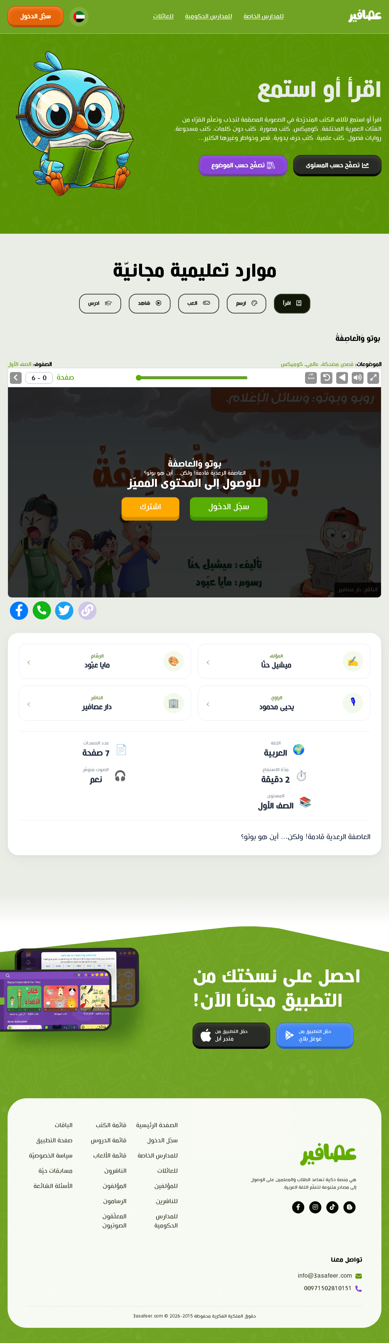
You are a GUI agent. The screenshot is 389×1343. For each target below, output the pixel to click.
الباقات (64, 1125)
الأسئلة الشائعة (53, 1186)
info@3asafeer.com (327, 1276)
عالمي (312, 364)
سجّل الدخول (35, 16)
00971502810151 (328, 1288)
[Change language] (79, 16)
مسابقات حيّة (55, 1171)
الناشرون (115, 1171)
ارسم (241, 303)
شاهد (144, 303)
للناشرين (167, 1201)
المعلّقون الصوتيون (114, 1221)
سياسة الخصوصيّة (51, 1155)
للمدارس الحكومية (208, 16)
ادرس (93, 303)
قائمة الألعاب (110, 1155)
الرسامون (115, 1201)
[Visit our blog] (349, 1207)
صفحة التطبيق (54, 1140)
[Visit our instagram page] (315, 1207)
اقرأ (287, 303)
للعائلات (163, 16)
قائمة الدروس (109, 1140)
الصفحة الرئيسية (157, 1125)
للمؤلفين (166, 1186)
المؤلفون (115, 1186)
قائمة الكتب (111, 1125)
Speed (311, 376)
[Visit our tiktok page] (332, 1207)
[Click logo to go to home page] (364, 17)
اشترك (150, 507)
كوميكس (292, 364)
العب (192, 303)
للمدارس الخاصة (264, 16)
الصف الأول (19, 364)
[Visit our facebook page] (298, 1207)
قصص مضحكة (338, 364)
